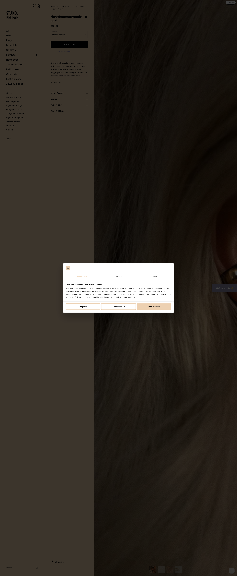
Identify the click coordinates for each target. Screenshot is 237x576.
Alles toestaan (154, 307)
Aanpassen (117, 307)
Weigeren (83, 307)
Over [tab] (155, 276)
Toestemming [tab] (81, 276)
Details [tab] (119, 276)
